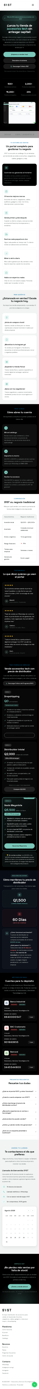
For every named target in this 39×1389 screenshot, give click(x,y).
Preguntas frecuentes (9, 1353)
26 (15, 1237)
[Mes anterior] (28, 1210)
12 (15, 1229)
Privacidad (20, 1385)
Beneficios (5, 1335)
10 (6, 1229)
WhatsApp (5, 1364)
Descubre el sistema (19, 60)
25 (11, 1237)
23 (32, 1233)
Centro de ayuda (7, 1356)
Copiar (31, 1017)
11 (11, 1229)
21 (24, 1233)
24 (6, 1237)
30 (32, 1237)
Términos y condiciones (9, 1385)
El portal (4, 1332)
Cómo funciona (7, 1329)
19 (15, 1233)
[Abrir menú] (33, 5)
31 (6, 1242)
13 (19, 1229)
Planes (4, 1350)
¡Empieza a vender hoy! (19, 54)
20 (19, 1233)
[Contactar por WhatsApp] (34, 1384)
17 (6, 1233)
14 (24, 1229)
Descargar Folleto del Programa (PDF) (20, 683)
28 (24, 1237)
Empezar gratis (19, 735)
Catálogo (5, 1338)
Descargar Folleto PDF (21, 66)
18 (11, 1233)
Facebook (5, 1373)
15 (28, 1229)
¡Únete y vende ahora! (19, 1287)
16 (32, 1229)
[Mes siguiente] (32, 1210)
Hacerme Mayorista (19, 846)
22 (28, 1233)
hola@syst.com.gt (8, 1367)
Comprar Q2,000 (20, 789)
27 (19, 1237)
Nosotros (5, 1347)
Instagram (5, 1370)
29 (28, 1237)
